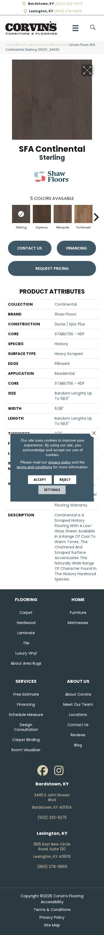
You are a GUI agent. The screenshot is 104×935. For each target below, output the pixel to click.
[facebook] (42, 770)
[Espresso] (41, 214)
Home (10, 45)
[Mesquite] (62, 214)
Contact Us (29, 248)
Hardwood (41, 45)
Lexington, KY (41, 11)
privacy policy (59, 462)
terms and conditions (34, 467)
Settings (52, 490)
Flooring (24, 45)
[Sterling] (21, 214)
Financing (76, 248)
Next (96, 214)
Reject (65, 479)
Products (60, 45)
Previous (8, 214)
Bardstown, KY (41, 3)
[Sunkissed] (83, 214)
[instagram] (58, 770)
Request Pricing (52, 268)
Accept (40, 479)
